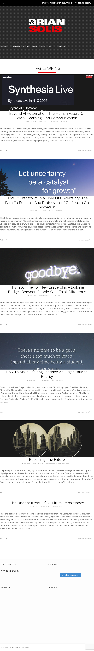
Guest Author (33, 380)
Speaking (5, 46)
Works (26, 46)
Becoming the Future (47, 459)
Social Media (58, 506)
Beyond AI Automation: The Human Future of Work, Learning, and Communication (47, 115)
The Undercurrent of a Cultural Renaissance (47, 502)
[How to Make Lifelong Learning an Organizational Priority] (47, 351)
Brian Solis (47, 25)
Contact (62, 46)
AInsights (55, 121)
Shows (35, 46)
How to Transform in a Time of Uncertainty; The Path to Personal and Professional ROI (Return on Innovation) (47, 202)
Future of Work (63, 121)
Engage (16, 46)
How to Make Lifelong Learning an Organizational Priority (47, 374)
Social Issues (60, 295)
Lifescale (59, 210)
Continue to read (84, 150)
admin (33, 506)
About (52, 46)
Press (44, 46)
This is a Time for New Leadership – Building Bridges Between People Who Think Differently (47, 289)
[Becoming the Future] (47, 438)
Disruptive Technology (55, 463)
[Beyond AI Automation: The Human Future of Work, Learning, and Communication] (47, 92)
